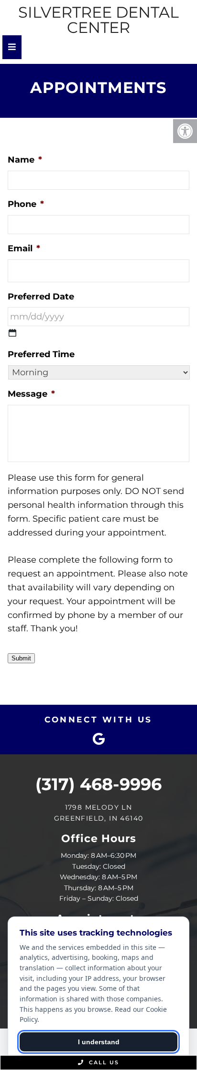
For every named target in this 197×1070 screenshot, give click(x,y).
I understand (99, 1042)
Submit (21, 658)
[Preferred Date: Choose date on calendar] (12, 333)
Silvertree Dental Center (98, 20)
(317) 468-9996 (98, 784)
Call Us (103, 1062)
